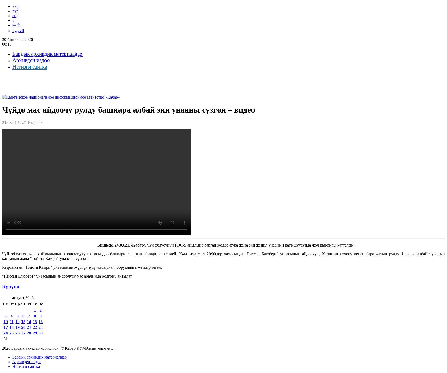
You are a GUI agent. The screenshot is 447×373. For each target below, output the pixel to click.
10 (6, 321)
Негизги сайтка (29, 67)
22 (35, 327)
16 (41, 321)
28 (29, 333)
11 (12, 321)
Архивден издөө (31, 60)
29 (35, 333)
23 (41, 327)
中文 (16, 25)
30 (41, 333)
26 (18, 333)
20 (23, 327)
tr (13, 20)
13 (23, 321)
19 (18, 327)
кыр (15, 6)
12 (18, 321)
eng (15, 15)
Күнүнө (10, 286)
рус (15, 11)
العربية (18, 30)
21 (29, 327)
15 (35, 321)
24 (6, 333)
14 (29, 321)
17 (6, 327)
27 (23, 333)
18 (12, 327)
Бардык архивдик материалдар (47, 54)
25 (12, 333)
